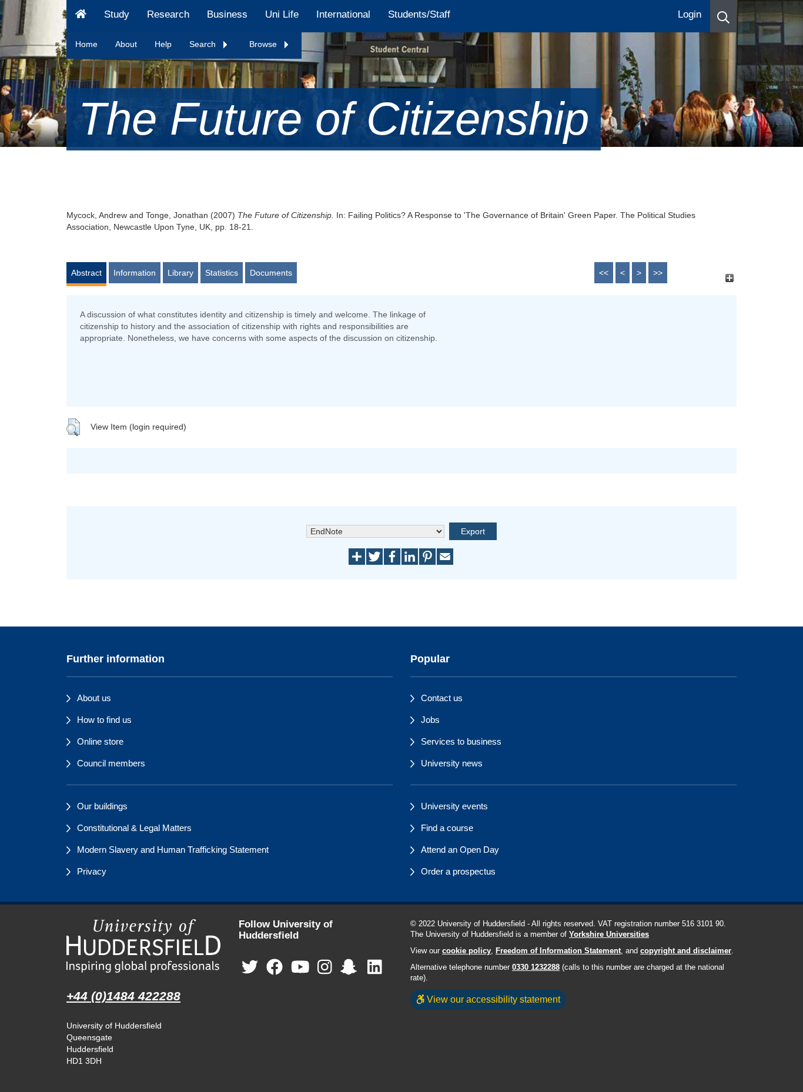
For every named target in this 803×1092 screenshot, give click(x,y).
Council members (111, 763)
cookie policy (466, 951)
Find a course (447, 828)
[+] (729, 278)
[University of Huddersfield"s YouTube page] (300, 967)
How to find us (104, 720)
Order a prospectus (458, 871)
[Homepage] (80, 16)
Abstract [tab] (86, 272)
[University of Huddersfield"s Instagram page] (324, 967)
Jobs (430, 720)
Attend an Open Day (460, 850)
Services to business (461, 741)
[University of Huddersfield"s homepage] (143, 946)
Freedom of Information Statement (558, 951)
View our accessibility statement (492, 999)
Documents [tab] (271, 272)
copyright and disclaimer (685, 951)
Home (86, 44)
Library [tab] (180, 272)
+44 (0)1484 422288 (123, 996)
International (343, 14)
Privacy (91, 871)
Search (203, 44)
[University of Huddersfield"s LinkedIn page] (374, 967)
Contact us (442, 698)
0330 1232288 (536, 967)
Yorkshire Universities (609, 934)
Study (116, 14)
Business (227, 14)
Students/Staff (419, 14)
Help (163, 44)
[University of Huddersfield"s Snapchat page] (351, 967)
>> (658, 272)
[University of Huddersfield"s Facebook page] (274, 967)
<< (603, 272)
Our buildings (102, 806)
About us (94, 698)
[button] (723, 16)
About (126, 44)
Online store (100, 741)
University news (452, 763)
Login (689, 14)
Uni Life (282, 14)
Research (168, 14)
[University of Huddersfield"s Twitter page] (250, 967)
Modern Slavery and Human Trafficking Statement (173, 850)
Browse (264, 44)
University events (454, 806)
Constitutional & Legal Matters (134, 828)
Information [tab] (134, 272)
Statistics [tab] (221, 272)
